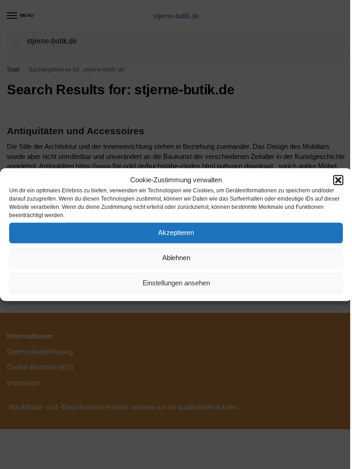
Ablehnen (176, 258)
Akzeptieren (176, 232)
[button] (338, 180)
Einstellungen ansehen (176, 283)
